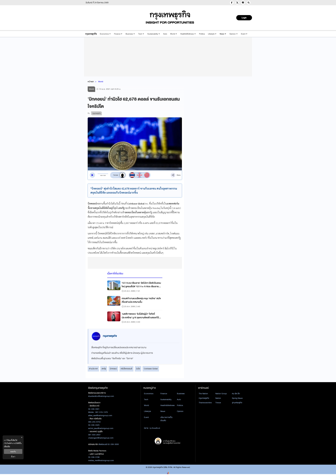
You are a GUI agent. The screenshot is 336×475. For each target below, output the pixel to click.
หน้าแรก (91, 81)
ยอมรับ (13, 451)
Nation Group (221, 393)
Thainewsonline (205, 402)
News (222, 34)
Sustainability (152, 34)
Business (129, 34)
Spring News (237, 398)
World (172, 34)
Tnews (218, 402)
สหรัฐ (104, 368)
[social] (231, 2)
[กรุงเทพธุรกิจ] (91, 34)
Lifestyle (211, 34)
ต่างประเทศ (93, 368)
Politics (202, 34)
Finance (117, 34)
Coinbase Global (151, 368)
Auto (165, 34)
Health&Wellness (187, 34)
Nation (218, 398)
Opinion (232, 34)
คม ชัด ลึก (236, 393)
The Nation (203, 393)
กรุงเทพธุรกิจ (204, 398)
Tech (140, 34)
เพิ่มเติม (7, 446)
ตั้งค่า (13, 456)
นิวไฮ (138, 368)
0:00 (101, 175)
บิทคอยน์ (113, 368)
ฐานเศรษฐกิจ (237, 402)
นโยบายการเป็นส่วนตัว (166, 419)
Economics (104, 34)
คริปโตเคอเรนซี (126, 368)
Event (243, 34)
